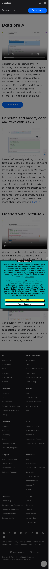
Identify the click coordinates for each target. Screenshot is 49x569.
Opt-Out (33, 295)
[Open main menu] (45, 3)
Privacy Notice (10, 289)
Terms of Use (29, 289)
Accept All (24, 300)
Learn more (29, 277)
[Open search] (40, 3)
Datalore (6, 3)
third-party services (20, 291)
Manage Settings (24, 304)
